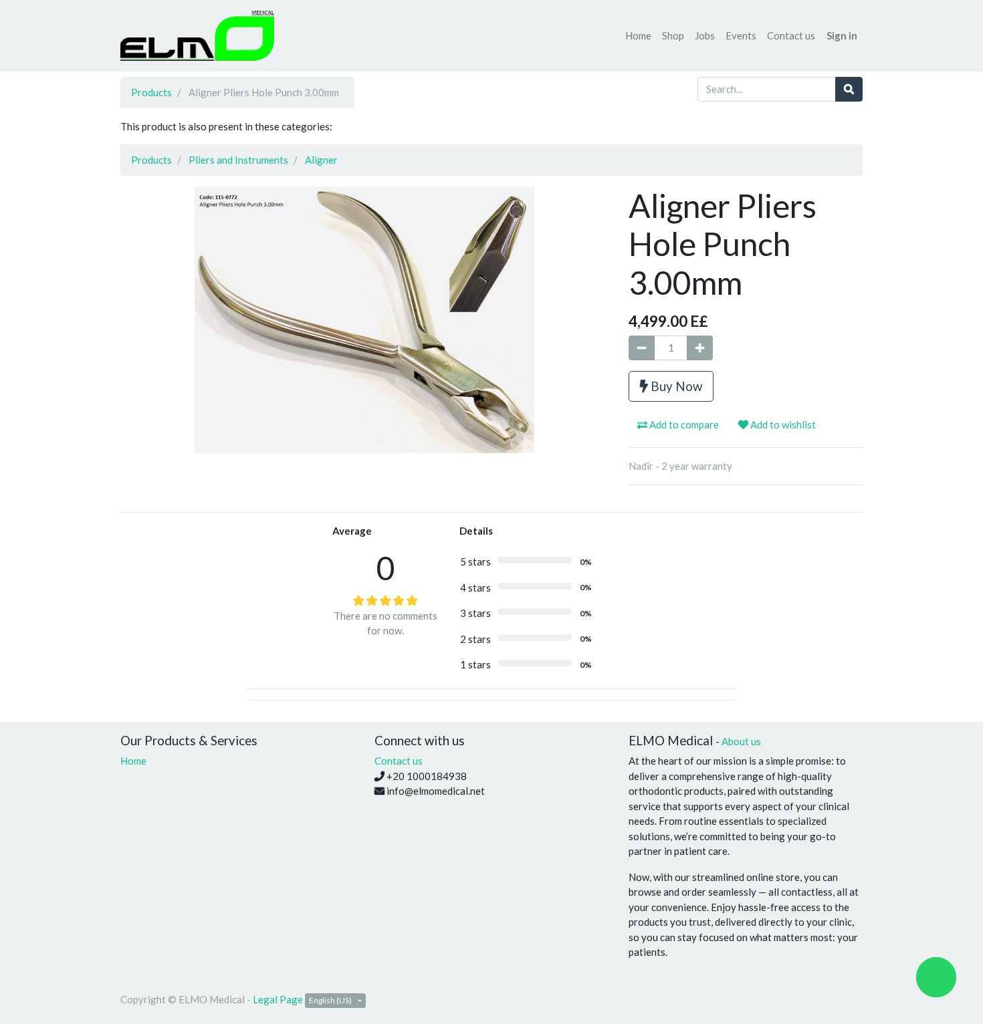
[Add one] (700, 348)
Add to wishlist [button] (782, 424)
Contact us (398, 761)
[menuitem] (638, 36)
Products (151, 92)
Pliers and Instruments (238, 160)
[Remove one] (642, 348)
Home (133, 761)
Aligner (321, 160)
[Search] (849, 89)
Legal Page (278, 999)
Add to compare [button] (683, 424)
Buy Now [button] (675, 386)
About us (741, 741)
